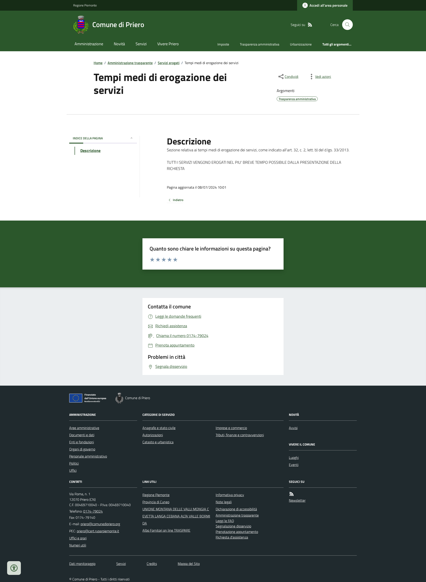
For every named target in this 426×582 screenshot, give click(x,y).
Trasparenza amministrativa (259, 44)
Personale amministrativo (88, 456)
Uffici (73, 470)
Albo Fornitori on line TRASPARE (166, 530)
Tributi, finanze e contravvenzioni (240, 435)
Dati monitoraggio (82, 563)
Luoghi (294, 457)
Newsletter (297, 500)
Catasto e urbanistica (158, 442)
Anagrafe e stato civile (159, 427)
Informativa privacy (230, 494)
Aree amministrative (84, 427)
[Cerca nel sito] (346, 24)
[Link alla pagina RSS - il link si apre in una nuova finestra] (310, 25)
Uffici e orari (78, 538)
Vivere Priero (168, 44)
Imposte (223, 44)
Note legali (224, 502)
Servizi (141, 44)
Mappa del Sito (189, 563)
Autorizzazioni (152, 435)
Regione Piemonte (85, 5)
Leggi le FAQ (225, 520)
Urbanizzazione (301, 44)
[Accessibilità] (14, 568)
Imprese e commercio (231, 427)
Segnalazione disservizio (233, 526)
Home (98, 62)
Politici (74, 463)
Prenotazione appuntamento (237, 531)
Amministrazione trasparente (130, 62)
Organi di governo (82, 449)
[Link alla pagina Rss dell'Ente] (291, 494)
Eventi (293, 464)
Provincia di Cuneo (155, 502)
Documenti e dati (81, 435)
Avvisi (293, 427)
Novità (119, 44)
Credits (152, 563)
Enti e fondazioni (81, 442)
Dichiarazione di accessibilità (236, 509)
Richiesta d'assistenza (232, 537)
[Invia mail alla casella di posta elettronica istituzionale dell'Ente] (100, 523)
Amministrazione (89, 44)
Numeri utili (77, 545)
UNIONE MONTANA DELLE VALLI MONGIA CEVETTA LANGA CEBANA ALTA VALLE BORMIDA (176, 516)
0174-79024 (93, 511)
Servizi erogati (168, 62)
